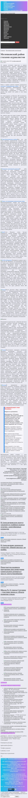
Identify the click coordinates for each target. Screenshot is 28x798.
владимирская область (6, 482)
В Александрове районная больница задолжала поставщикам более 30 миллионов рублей (13, 494)
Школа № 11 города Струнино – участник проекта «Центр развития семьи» (13, 592)
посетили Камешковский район (9, 86)
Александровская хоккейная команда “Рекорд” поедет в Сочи (13, 703)
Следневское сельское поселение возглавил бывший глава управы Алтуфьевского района (13, 510)
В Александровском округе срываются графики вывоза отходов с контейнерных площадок (13, 526)
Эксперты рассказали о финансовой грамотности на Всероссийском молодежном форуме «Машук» (13, 669)
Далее (2, 537)
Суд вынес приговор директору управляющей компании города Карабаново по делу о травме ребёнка (13, 504)
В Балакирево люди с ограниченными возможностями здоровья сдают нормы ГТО (15, 691)
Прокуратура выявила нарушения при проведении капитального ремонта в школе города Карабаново (12, 570)
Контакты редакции (9, 715)
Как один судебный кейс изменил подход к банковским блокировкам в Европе (15, 657)
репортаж (8, 485)
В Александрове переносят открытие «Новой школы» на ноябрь (13, 547)
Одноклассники (8, 47)
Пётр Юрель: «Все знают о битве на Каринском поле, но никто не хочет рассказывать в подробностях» (13, 718)
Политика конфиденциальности (16, 758)
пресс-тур (3, 485)
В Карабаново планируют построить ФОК (12, 731)
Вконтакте (6, 46)
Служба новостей (16, 61)
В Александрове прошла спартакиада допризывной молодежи (14, 711)
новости (21, 484)
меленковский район (13, 484)
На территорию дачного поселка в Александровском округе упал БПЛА (14, 647)
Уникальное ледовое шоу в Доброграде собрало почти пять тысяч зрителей (14, 696)
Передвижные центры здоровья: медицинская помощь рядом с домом (13, 679)
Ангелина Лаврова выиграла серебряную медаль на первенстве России (15, 707)
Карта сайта (4, 758)
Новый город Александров (8, 13)
